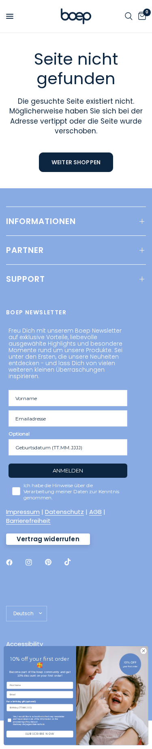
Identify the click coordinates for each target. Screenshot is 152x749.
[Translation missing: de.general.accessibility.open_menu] (9, 16)
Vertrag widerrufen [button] (48, 539)
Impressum (23, 511)
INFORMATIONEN (41, 221)
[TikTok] (73, 562)
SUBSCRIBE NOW (39, 734)
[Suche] (128, 16)
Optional (19, 434)
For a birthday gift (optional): (21, 701)
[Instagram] (34, 562)
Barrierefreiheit (28, 520)
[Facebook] (15, 562)
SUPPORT (25, 279)
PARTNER (25, 250)
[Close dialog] (143, 651)
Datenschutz (64, 511)
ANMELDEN (68, 470)
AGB (95, 511)
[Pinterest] (54, 562)
